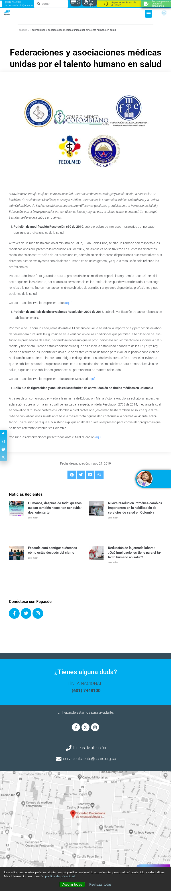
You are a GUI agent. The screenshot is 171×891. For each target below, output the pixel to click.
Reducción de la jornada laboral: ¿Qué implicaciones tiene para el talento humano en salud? (134, 552)
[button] (71, 475)
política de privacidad (60, 876)
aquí (68, 303)
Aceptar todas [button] (72, 884)
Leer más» (33, 517)
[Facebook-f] (76, 727)
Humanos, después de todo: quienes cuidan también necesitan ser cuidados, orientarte (55, 507)
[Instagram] (38, 613)
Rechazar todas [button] (100, 884)
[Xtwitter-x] (85, 727)
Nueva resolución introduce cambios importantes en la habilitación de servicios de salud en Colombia (135, 507)
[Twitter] (26, 613)
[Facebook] (14, 613)
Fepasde (22, 30)
